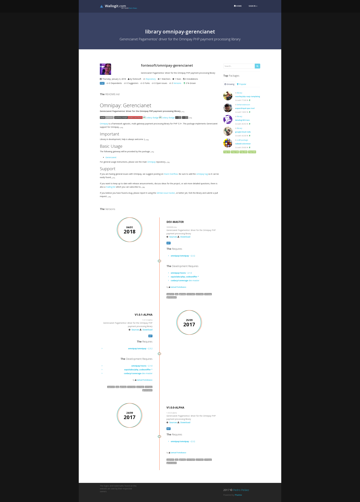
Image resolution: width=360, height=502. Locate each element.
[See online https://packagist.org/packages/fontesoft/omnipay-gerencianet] (178, 117)
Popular (242, 84)
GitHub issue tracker (166, 193)
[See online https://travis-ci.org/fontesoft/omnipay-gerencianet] (107, 117)
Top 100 (235, 152)
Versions (177, 83)
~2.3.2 (183, 255)
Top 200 (243, 152)
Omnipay (104, 123)
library (239, 93)
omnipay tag (202, 174)
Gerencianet (110, 157)
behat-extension (243, 104)
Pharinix (238, 495)
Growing (230, 84)
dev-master (185, 280)
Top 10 (227, 152)
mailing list (110, 187)
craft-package (242, 140)
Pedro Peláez (133, 8)
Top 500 (252, 152)
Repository (151, 79)
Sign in (252, 6)
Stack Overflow (171, 174)
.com (115, 6)
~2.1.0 (181, 273)
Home (239, 6)
